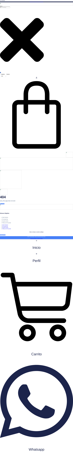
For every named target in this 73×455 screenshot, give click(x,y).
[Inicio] (36, 240)
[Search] (0, 72)
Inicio (36, 247)
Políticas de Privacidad (6, 222)
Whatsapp (36, 449)
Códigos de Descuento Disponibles (36, 1)
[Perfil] (36, 254)
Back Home (2, 203)
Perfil (36, 261)
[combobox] (5, 7)
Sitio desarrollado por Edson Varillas (36, 238)
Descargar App (5, 219)
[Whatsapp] (36, 442)
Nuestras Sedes (5, 227)
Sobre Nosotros (5, 217)
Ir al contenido (2, 0)
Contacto (8, 74)
